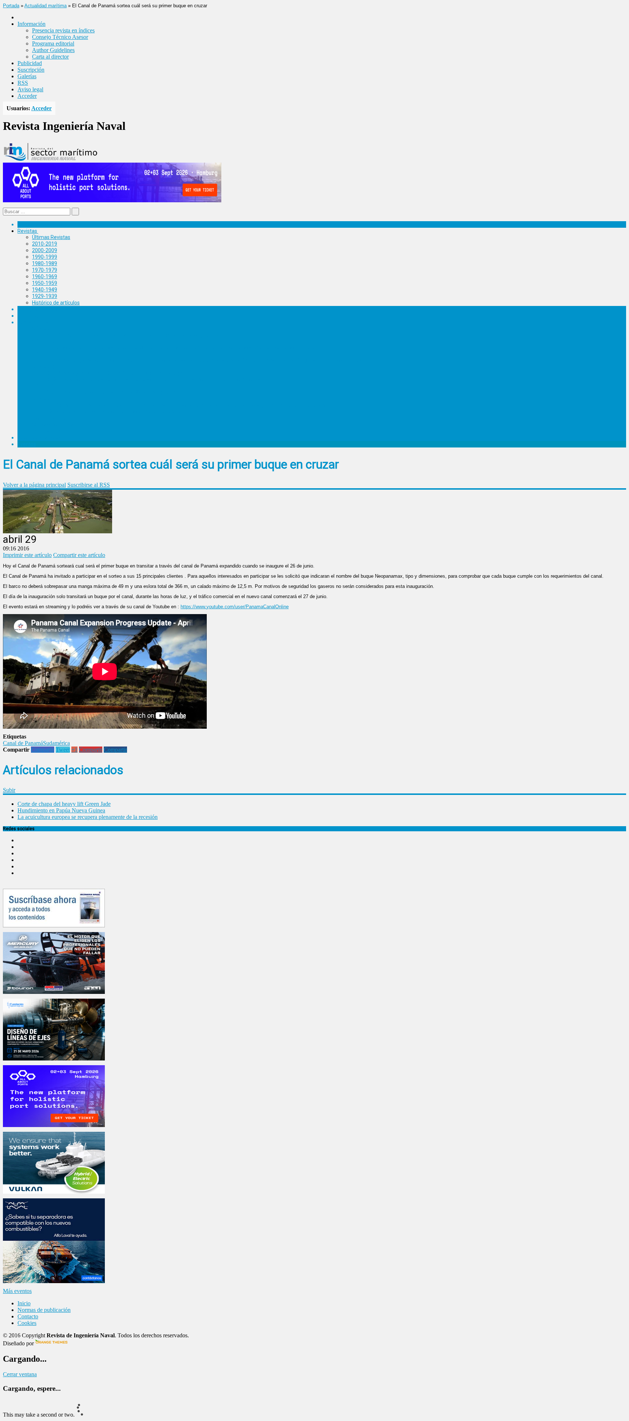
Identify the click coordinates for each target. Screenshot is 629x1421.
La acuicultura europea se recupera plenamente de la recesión (87, 817)
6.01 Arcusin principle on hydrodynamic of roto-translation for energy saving (134, 335)
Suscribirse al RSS (88, 485)
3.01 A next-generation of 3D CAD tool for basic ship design (114, 373)
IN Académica (33, 322)
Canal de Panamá (23, 743)
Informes (28, 316)
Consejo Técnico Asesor (60, 37)
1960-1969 (44, 276)
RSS (22, 83)
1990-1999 (44, 257)
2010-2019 (44, 244)
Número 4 (43, 354)
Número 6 (43, 328)
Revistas (27, 231)
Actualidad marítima (45, 5)
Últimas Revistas (51, 237)
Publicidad (29, 63)
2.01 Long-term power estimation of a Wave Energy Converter (118, 392)
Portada (11, 5)
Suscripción (30, 70)
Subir (9, 790)
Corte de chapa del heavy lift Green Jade (64, 804)
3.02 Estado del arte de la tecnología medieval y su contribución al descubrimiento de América (154, 379)
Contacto (27, 1316)
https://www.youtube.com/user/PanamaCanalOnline (235, 606)
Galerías (26, 76)
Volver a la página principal (34, 485)
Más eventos (17, 1291)
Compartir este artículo (79, 555)
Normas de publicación (58, 424)
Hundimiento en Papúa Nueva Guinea (61, 810)
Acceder (27, 96)
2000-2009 (44, 250)
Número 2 (43, 386)
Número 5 (43, 341)
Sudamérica (56, 743)
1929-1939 (44, 296)
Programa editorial (53, 43)
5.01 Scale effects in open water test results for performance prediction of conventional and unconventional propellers (183, 347)
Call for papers (49, 418)
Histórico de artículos (56, 303)
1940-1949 (44, 289)
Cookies (26, 1323)
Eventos (26, 444)
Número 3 (43, 367)
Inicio (24, 1303)
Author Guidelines (53, 50)
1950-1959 (44, 283)
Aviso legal (30, 89)
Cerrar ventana (20, 1374)
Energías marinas (37, 309)
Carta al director (50, 56)
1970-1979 (44, 270)
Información (46, 431)
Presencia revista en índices (63, 30)
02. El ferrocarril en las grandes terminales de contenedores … (117, 411)
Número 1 (43, 399)
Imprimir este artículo (27, 555)
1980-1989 (44, 263)
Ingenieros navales (38, 438)
